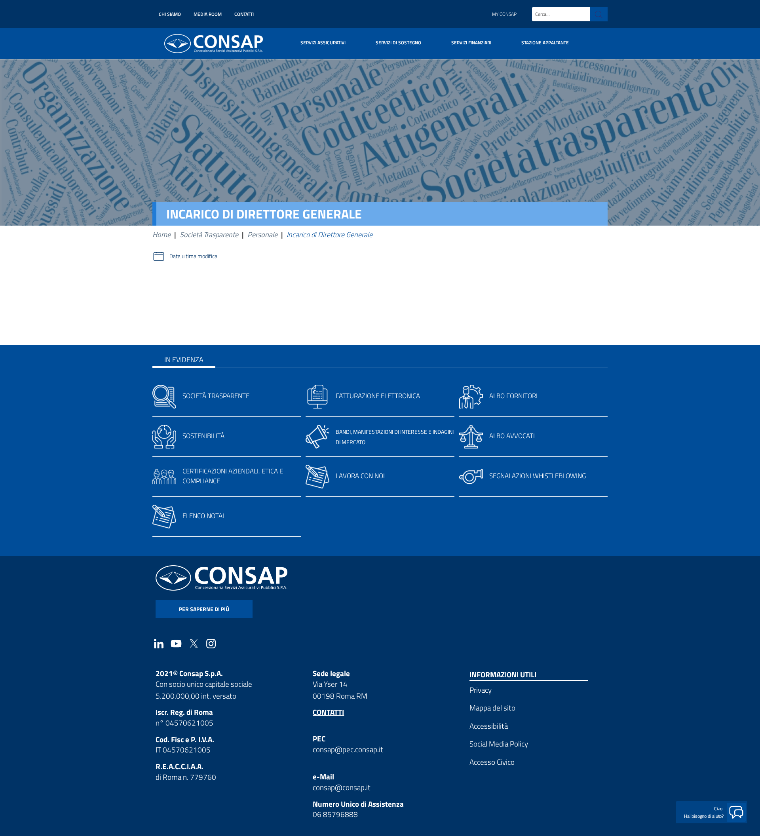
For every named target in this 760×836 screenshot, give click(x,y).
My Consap (504, 14)
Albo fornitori (513, 396)
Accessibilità (488, 726)
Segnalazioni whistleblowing (537, 476)
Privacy (480, 689)
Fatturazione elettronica (378, 396)
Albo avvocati (512, 436)
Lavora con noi (360, 476)
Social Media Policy (498, 743)
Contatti (244, 14)
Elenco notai (203, 516)
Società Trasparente (209, 234)
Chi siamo (170, 14)
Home (161, 234)
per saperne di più (204, 609)
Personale (262, 234)
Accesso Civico (492, 762)
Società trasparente (215, 396)
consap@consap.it (341, 787)
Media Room (208, 14)
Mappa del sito (492, 707)
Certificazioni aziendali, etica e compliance (232, 476)
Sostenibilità (203, 436)
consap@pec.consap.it (348, 749)
